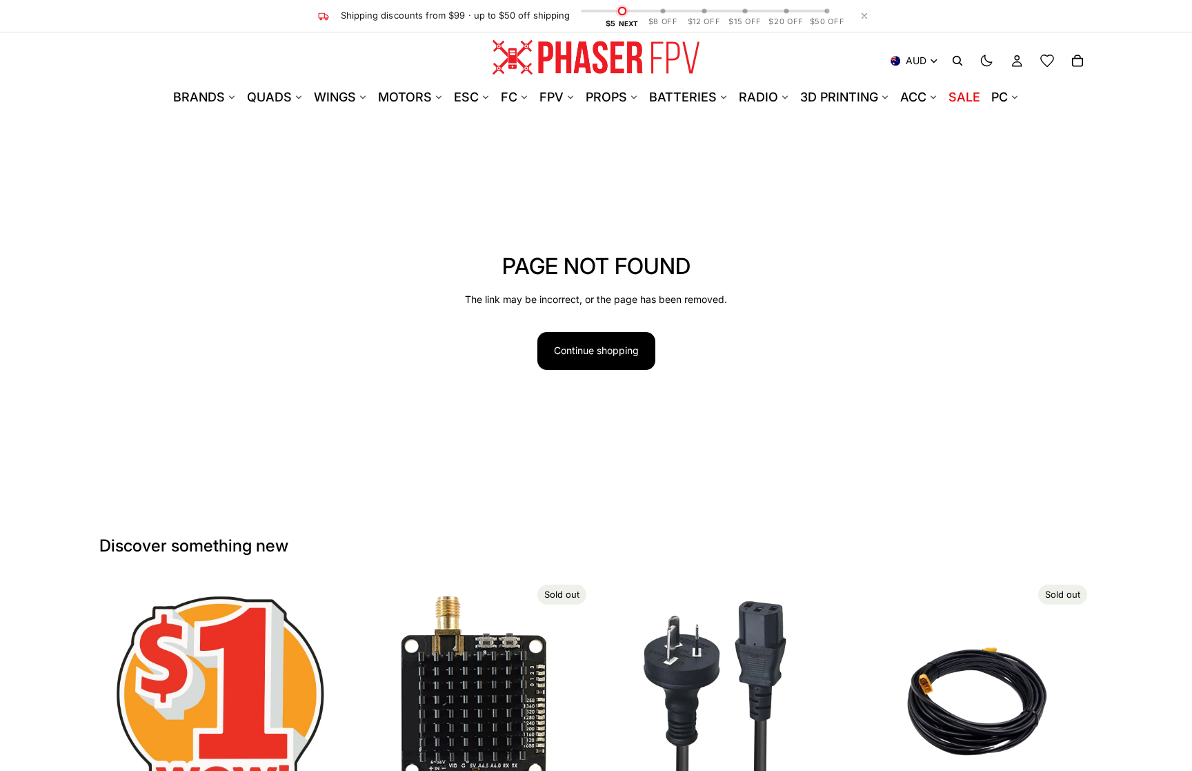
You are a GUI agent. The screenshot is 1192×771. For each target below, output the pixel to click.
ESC (466, 97)
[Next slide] (571, 700)
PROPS (606, 97)
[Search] (957, 61)
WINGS (335, 97)
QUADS (269, 97)
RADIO (758, 97)
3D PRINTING (839, 97)
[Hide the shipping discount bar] (864, 16)
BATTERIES (683, 97)
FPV (551, 97)
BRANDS (199, 97)
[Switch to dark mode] (986, 61)
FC (509, 97)
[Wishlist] (1047, 61)
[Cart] (1077, 61)
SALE (964, 97)
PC (999, 97)
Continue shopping (596, 350)
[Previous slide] (370, 700)
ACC (913, 97)
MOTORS (405, 97)
